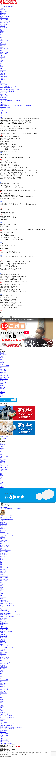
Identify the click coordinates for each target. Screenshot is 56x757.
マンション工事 (4, 40)
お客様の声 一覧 (4, 602)
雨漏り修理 (3, 44)
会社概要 (2, 79)
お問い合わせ (3, 624)
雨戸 (1, 68)
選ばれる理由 (3, 24)
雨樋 (1, 63)
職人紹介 (2, 83)
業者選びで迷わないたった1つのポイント (11, 89)
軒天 (1, 39)
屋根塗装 (2, 9)
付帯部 (2, 66)
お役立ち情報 (3, 84)
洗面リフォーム (4, 18)
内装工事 (2, 42)
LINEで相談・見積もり (6, 631)
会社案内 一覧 (3, 76)
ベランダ (2, 57)
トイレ (2, 32)
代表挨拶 (2, 78)
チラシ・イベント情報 (6, 603)
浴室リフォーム (4, 19)
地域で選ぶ (3, 29)
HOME (2, 520)
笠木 (1, 55)
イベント (2, 606)
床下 (1, 35)
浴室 (1, 34)
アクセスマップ (4, 81)
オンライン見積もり (5, 629)
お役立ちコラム (4, 96)
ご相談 (2, 626)
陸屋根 (2, 71)
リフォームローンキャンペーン (8, 86)
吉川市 (2, 31)
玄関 (1, 58)
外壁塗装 (2, 8)
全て (2, 353)
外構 (1, 37)
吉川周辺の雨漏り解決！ (6, 87)
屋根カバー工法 (4, 52)
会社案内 (2, 74)
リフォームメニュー (5, 5)
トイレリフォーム (4, 16)
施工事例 (2, 26)
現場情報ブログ (4, 97)
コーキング (3, 70)
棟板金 (2, 61)
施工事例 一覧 (3, 27)
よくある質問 (3, 92)
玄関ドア (2, 14)
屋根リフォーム (4, 50)
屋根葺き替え (3, 11)
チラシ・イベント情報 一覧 (7, 91)
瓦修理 (2, 60)
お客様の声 (3, 73)
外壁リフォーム (4, 48)
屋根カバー (3, 13)
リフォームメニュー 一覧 (6, 6)
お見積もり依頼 (4, 628)
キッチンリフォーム (5, 21)
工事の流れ (3, 94)
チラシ (2, 608)
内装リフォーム (4, 22)
